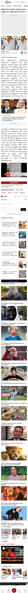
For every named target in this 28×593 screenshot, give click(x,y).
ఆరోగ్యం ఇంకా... (8, 567)
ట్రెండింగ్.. (22, 193)
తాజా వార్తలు (7, 527)
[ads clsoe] (27, 584)
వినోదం (9, 193)
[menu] (2, 2)
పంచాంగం (9, 6)
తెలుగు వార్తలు (19, 190)
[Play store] (22, 1)
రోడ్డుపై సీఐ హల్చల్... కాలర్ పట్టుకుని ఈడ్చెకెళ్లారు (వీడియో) (15, 537)
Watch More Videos (8, 544)
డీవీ (8, 52)
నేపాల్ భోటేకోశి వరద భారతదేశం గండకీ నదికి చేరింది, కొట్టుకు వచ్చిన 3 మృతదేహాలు (5, 537)
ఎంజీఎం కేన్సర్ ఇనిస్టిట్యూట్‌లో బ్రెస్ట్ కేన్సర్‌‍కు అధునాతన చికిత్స (17, 577)
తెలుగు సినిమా (18, 6)
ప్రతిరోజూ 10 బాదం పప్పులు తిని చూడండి (6, 577)
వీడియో (5, 542)
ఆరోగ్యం (4, 193)
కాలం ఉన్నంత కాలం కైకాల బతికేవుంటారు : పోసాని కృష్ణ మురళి (12, 186)
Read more (7, 174)
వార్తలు (2, 6)
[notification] (25, 1)
